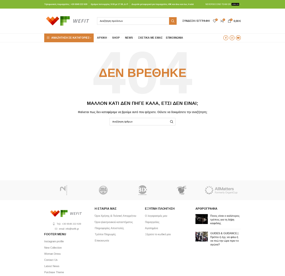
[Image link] (67, 213)
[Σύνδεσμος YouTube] (238, 37)
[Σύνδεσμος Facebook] (225, 37)
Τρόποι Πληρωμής (105, 234)
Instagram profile (54, 241)
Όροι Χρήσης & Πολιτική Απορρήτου (115, 215)
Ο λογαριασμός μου (156, 215)
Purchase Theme (54, 272)
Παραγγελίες (152, 222)
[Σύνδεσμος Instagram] (232, 37)
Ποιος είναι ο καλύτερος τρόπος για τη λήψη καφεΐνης (225, 219)
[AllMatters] (221, 190)
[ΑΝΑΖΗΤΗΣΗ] (173, 21)
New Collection (53, 247)
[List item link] (67, 224)
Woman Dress (52, 253)
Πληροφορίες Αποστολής (109, 228)
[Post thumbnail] (201, 220)
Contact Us (51, 260)
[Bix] (142, 190)
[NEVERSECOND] (63, 190)
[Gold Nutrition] (103, 190)
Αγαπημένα (151, 228)
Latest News (51, 266)
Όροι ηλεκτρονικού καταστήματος (114, 222)
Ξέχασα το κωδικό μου (158, 234)
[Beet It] (181, 190)
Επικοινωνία (102, 240)
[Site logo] (69, 20)
